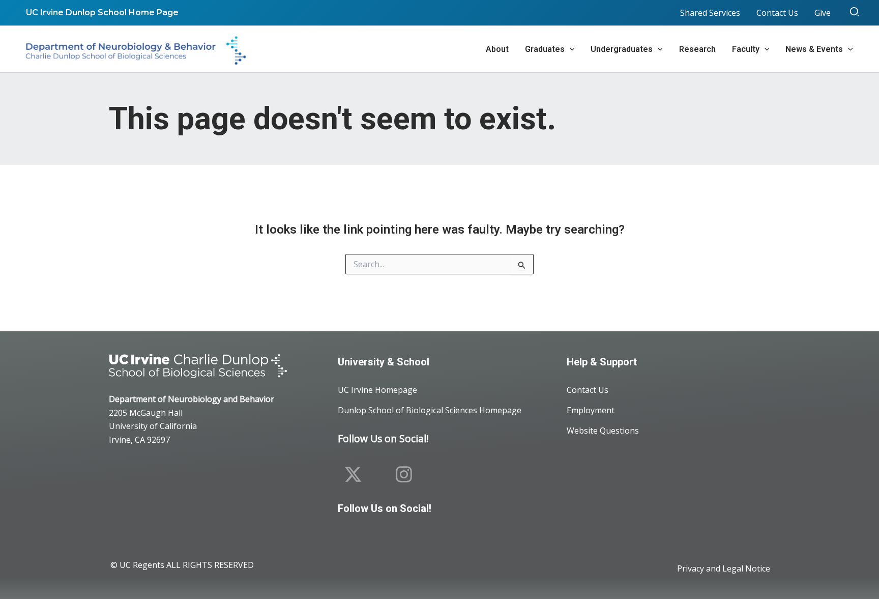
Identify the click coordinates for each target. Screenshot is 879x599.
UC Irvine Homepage (377, 389)
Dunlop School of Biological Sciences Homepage (429, 410)
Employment (590, 410)
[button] (855, 12)
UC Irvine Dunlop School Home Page (102, 12)
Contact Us (587, 389)
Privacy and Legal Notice (723, 568)
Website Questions (603, 430)
